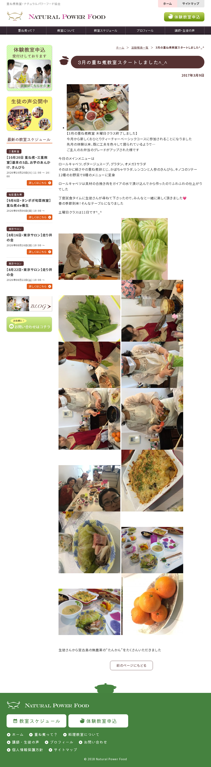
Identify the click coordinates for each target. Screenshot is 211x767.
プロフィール (61, 742)
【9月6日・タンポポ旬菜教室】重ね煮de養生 (29, 203)
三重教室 (14, 151)
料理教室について (84, 734)
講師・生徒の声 (25, 742)
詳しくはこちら (38, 183)
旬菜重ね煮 (15, 194)
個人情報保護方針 (27, 749)
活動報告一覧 (140, 47)
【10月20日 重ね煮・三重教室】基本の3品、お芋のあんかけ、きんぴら (28, 162)
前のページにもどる (131, 665)
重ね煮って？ (46, 734)
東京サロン (15, 229)
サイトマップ (190, 3)
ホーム (167, 3)
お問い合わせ (95, 742)
